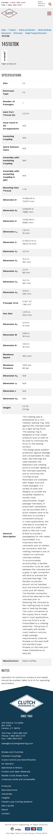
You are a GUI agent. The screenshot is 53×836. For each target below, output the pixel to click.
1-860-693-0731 (17, 736)
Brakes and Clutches (12, 752)
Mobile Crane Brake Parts (14, 775)
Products (6, 786)
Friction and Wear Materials (15, 771)
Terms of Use (21, 833)
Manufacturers (9, 790)
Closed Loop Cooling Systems (16, 801)
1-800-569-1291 (18, 3)
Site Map (10, 833)
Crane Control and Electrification (18, 759)
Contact (41, 6)
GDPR (44, 833)
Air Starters (7, 763)
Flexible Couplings (11, 756)
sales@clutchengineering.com (17, 743)
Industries (6, 794)
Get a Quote (7, 805)
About (40, 2)
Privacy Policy (34, 833)
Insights (41, 3)
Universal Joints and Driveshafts (18, 779)
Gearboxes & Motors (11, 767)
